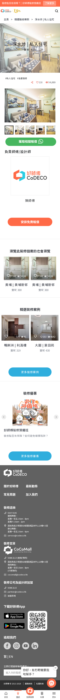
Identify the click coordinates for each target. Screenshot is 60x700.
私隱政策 (40, 683)
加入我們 (32, 494)
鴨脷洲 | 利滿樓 (15, 345)
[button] (9, 105)
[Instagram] (16, 645)
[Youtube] (25, 645)
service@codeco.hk (17, 535)
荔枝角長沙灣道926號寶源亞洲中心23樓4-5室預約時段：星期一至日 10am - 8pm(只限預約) (28, 566)
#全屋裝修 (22, 78)
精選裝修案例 (21, 19)
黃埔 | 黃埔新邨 (16, 284)
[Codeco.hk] (11, 11)
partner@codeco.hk (17, 591)
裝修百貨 (9, 543)
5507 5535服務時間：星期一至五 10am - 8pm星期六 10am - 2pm (18, 517)
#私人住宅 (10, 78)
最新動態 (32, 486)
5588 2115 (12, 587)
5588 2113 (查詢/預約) (17, 557)
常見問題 (9, 494)
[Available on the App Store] (14, 615)
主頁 (6, 19)
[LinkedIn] (34, 645)
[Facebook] (7, 645)
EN (11, 656)
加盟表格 (12, 595)
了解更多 (49, 3)
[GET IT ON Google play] (14, 625)
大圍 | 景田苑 (44, 345)
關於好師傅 (11, 486)
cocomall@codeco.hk (18, 574)
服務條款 (28, 683)
